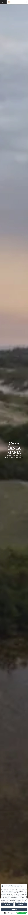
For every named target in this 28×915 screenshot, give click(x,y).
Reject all (7, 904)
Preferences (14, 909)
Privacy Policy (23, 902)
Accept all (20, 904)
